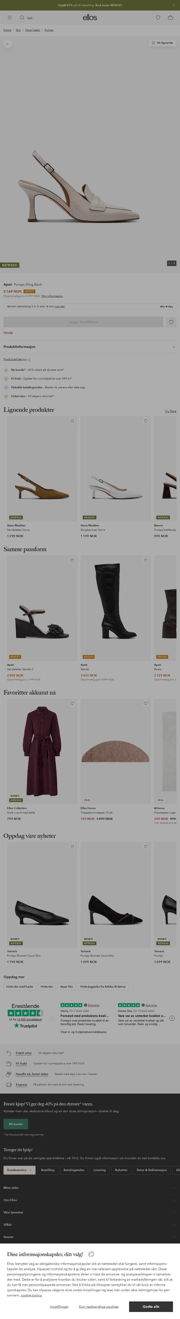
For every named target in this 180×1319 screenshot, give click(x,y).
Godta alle (151, 1307)
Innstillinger (59, 1307)
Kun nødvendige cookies (99, 1307)
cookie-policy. (31, 1295)
